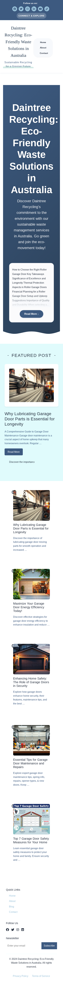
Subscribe (49, 945)
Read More (14, 452)
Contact (13, 912)
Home (12, 895)
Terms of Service (41, 976)
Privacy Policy (20, 976)
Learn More (31, 558)
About (12, 901)
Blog (11, 906)
